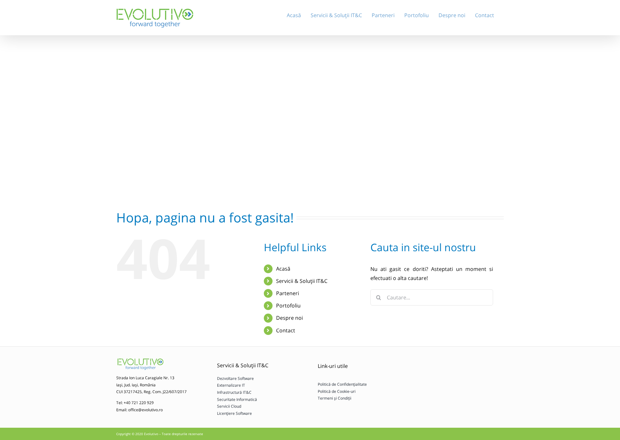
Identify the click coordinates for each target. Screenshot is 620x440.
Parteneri (287, 293)
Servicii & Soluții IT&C (301, 280)
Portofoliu (288, 305)
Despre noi (289, 317)
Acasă (283, 268)
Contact (285, 330)
